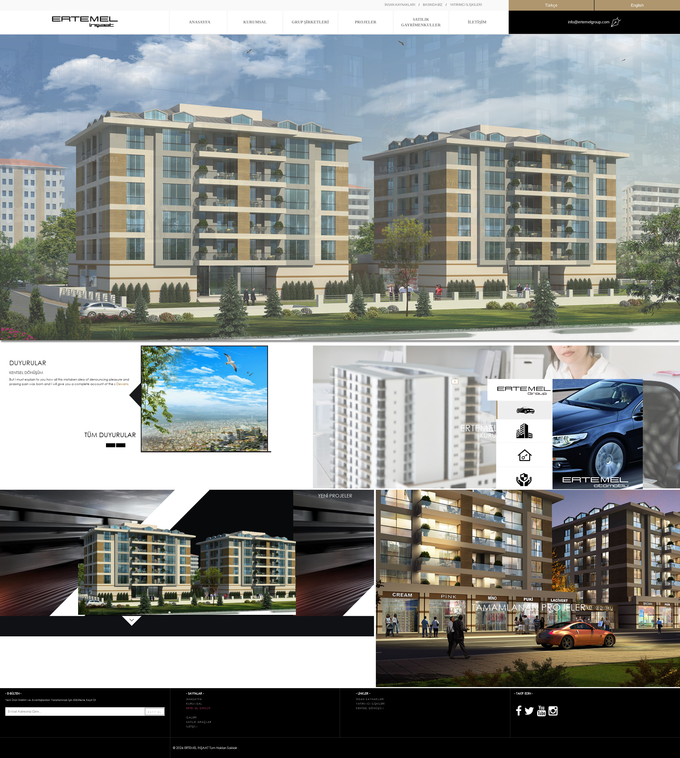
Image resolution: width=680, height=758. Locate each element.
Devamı (122, 384)
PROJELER (365, 22)
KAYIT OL (155, 711)
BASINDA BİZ (432, 5)
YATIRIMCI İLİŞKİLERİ (466, 5)
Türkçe (551, 5)
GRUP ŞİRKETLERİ (310, 22)
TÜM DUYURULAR (110, 434)
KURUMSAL (255, 22)
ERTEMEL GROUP (198, 708)
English (637, 5)
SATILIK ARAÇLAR (198, 722)
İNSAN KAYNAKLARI (400, 5)
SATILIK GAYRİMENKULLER (421, 22)
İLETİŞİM (477, 22)
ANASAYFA (199, 22)
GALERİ (191, 717)
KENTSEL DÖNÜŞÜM (370, 708)
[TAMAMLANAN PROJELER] (528, 588)
